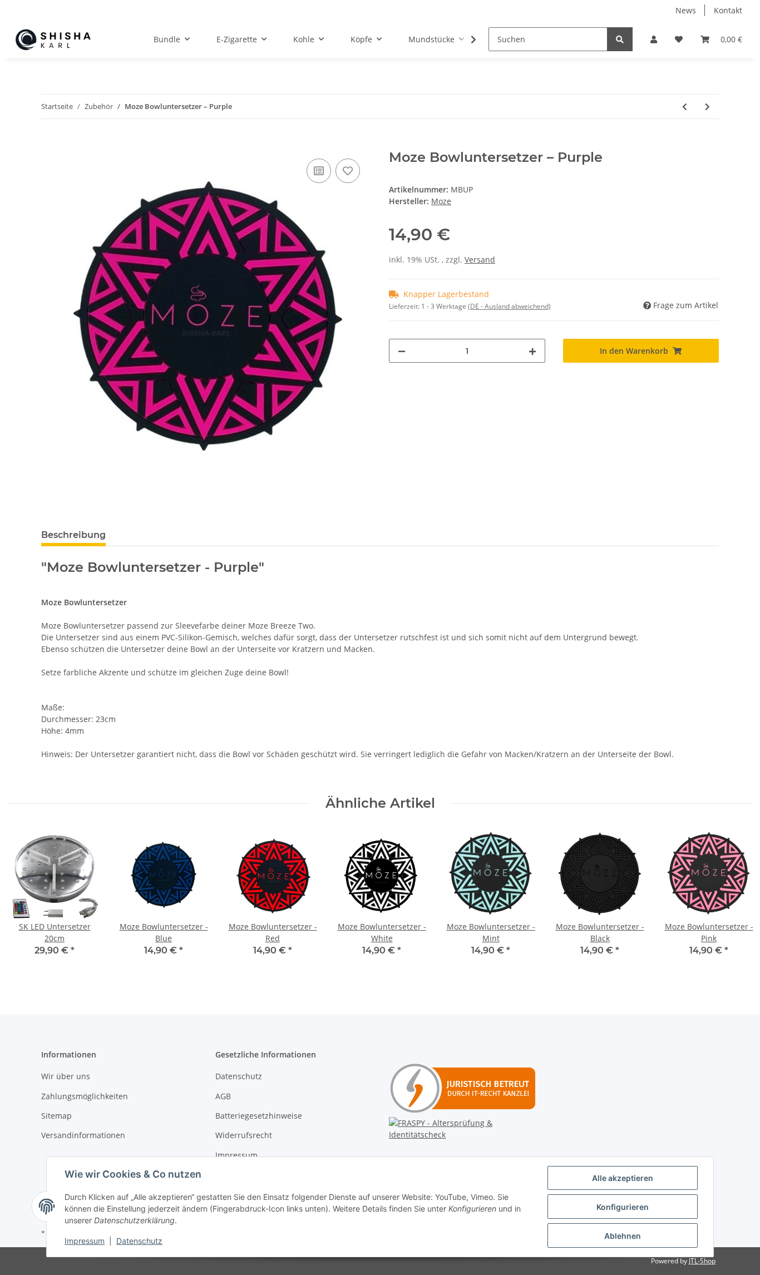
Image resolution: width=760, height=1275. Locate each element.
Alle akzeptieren (622, 1178)
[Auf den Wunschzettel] (347, 171)
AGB (223, 1096)
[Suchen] (620, 39)
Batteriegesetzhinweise (258, 1115)
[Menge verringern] (401, 350)
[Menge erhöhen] (532, 350)
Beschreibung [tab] (73, 535)
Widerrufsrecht (243, 1135)
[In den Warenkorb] (50, 143)
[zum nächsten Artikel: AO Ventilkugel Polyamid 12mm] (707, 106)
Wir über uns (65, 1076)
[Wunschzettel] (679, 39)
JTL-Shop (702, 1261)
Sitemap (56, 1115)
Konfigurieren (622, 1207)
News (685, 10)
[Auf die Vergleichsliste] (319, 171)
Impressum (236, 1155)
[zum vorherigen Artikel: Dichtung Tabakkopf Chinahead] (684, 106)
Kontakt (728, 10)
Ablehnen (622, 1236)
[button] (653, 39)
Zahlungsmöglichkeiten (84, 1096)
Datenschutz (238, 1076)
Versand (480, 259)
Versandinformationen (83, 1135)
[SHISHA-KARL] (61, 39)
